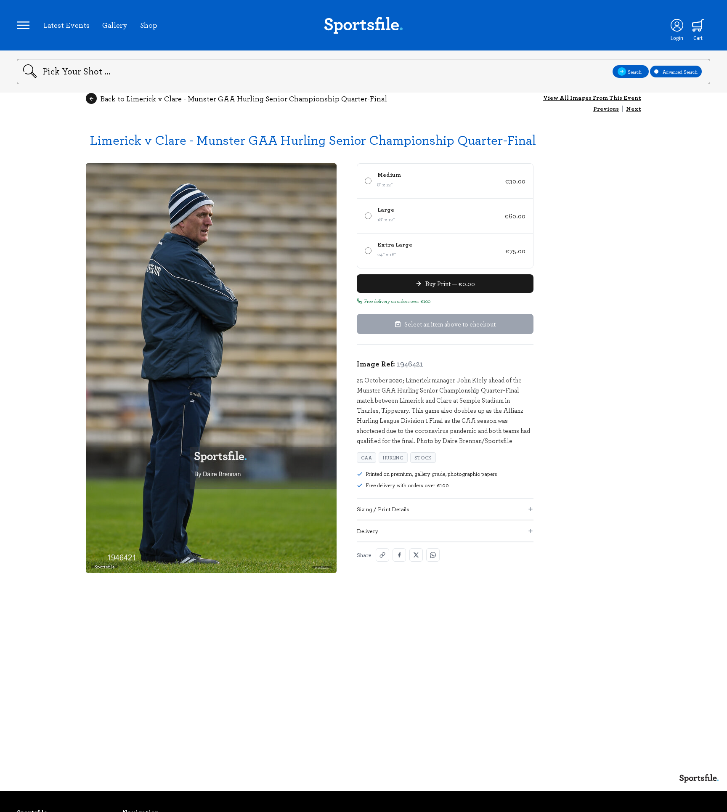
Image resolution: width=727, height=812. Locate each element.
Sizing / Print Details (383, 509)
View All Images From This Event (592, 97)
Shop (148, 25)
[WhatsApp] (433, 555)
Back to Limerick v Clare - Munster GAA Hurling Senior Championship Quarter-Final (243, 98)
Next (633, 108)
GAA (366, 457)
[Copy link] (382, 555)
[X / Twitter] (416, 555)
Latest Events (66, 25)
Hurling (393, 457)
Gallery (114, 25)
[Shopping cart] (698, 25)
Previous (606, 108)
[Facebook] (399, 555)
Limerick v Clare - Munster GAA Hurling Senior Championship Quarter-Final (313, 139)
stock (423, 457)
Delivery (367, 531)
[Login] (677, 25)
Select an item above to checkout (450, 324)
